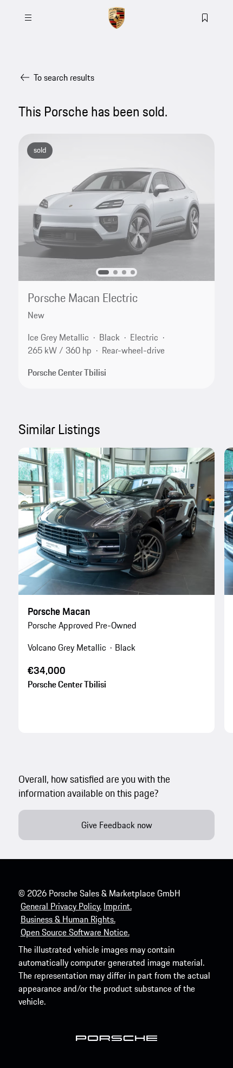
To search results (64, 77)
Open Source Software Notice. (75, 932)
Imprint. (117, 906)
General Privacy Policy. (61, 906)
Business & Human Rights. (68, 919)
